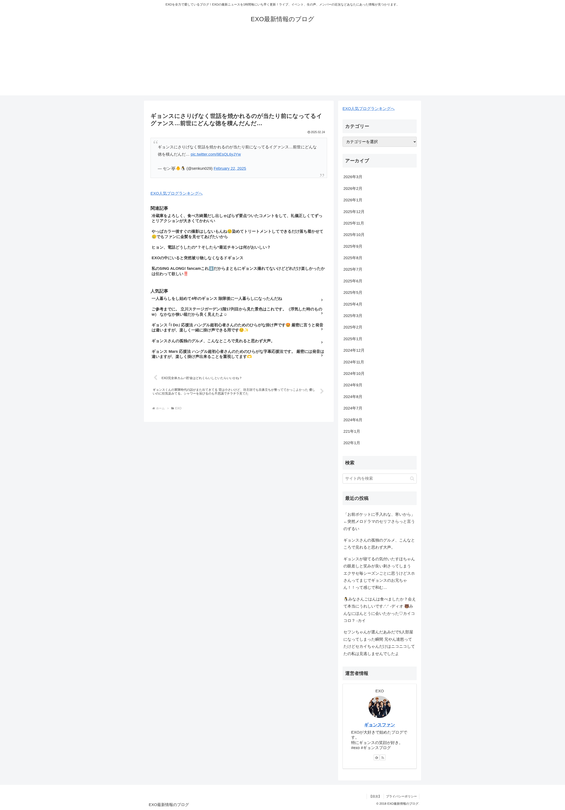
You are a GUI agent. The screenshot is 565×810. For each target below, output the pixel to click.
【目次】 (375, 796)
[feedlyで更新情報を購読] (376, 757)
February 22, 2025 (230, 168)
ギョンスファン (379, 724)
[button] (412, 478)
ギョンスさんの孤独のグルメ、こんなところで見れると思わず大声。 (379, 543)
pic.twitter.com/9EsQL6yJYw (216, 154)
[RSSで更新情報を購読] (383, 757)
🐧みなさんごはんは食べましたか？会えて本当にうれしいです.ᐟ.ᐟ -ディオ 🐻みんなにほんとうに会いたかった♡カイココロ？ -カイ (379, 610)
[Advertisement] (282, 64)
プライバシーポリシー (401, 796)
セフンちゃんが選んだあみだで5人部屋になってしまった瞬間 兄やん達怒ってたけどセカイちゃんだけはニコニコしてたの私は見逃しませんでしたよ (379, 643)
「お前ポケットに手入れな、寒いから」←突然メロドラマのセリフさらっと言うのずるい (379, 521)
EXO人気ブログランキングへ (177, 193)
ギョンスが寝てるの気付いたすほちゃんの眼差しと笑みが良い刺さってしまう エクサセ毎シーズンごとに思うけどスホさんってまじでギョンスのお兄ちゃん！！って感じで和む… (379, 573)
